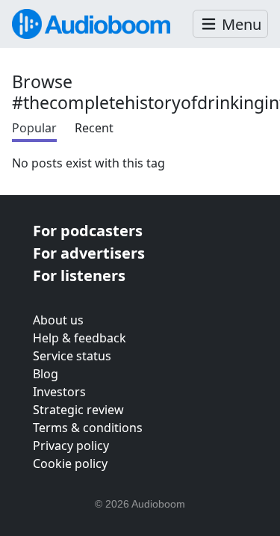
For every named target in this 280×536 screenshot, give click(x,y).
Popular (34, 128)
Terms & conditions (88, 427)
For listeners (79, 275)
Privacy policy (71, 445)
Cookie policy (70, 463)
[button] (230, 24)
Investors (59, 391)
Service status (72, 356)
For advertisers (89, 253)
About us (58, 320)
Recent (94, 128)
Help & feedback (79, 338)
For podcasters (88, 231)
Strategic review (78, 409)
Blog (45, 374)
